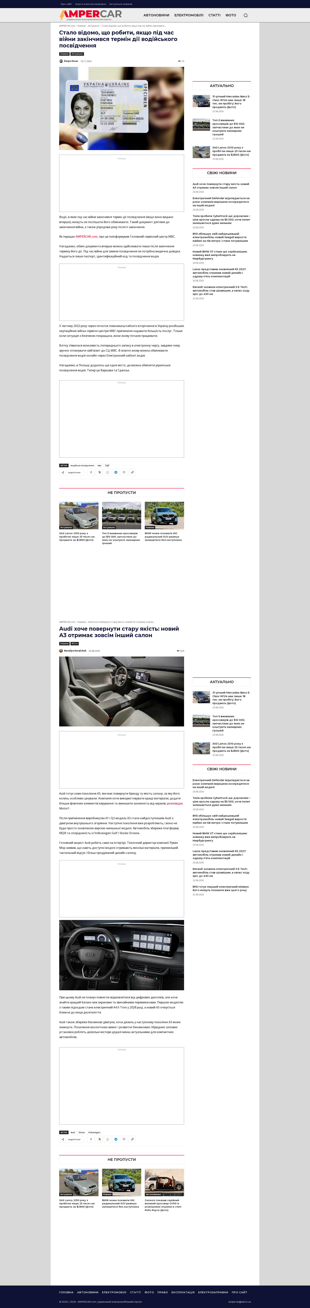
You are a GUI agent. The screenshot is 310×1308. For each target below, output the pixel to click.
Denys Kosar (71, 61)
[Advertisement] (122, 185)
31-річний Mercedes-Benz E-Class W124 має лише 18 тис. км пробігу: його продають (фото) (231, 102)
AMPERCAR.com (67, 25)
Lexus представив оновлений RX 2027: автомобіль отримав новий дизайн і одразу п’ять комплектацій (219, 273)
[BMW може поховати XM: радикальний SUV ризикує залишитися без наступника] (164, 515)
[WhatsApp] (107, 472)
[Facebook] (91, 472)
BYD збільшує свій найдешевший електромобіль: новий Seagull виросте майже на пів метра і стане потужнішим (220, 237)
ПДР (107, 465)
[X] (99, 472)
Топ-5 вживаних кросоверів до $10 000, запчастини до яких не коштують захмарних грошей (228, 127)
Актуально (93, 25)
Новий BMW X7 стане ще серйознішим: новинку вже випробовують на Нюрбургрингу (220, 255)
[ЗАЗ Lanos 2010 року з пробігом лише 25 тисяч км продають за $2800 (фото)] (78, 515)
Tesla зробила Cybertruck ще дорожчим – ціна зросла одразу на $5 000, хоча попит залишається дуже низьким (221, 219)
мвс (100, 465)
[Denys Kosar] (61, 61)
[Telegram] (115, 472)
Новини (82, 25)
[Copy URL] (132, 472)
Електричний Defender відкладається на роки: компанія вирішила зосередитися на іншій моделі (221, 202)
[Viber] (124, 472)
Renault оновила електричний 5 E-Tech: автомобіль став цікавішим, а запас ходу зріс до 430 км (221, 290)
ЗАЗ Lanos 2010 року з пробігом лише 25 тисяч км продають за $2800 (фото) (77, 536)
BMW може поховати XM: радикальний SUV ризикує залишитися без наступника (163, 536)
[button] (245, 15)
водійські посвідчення (82, 465)
